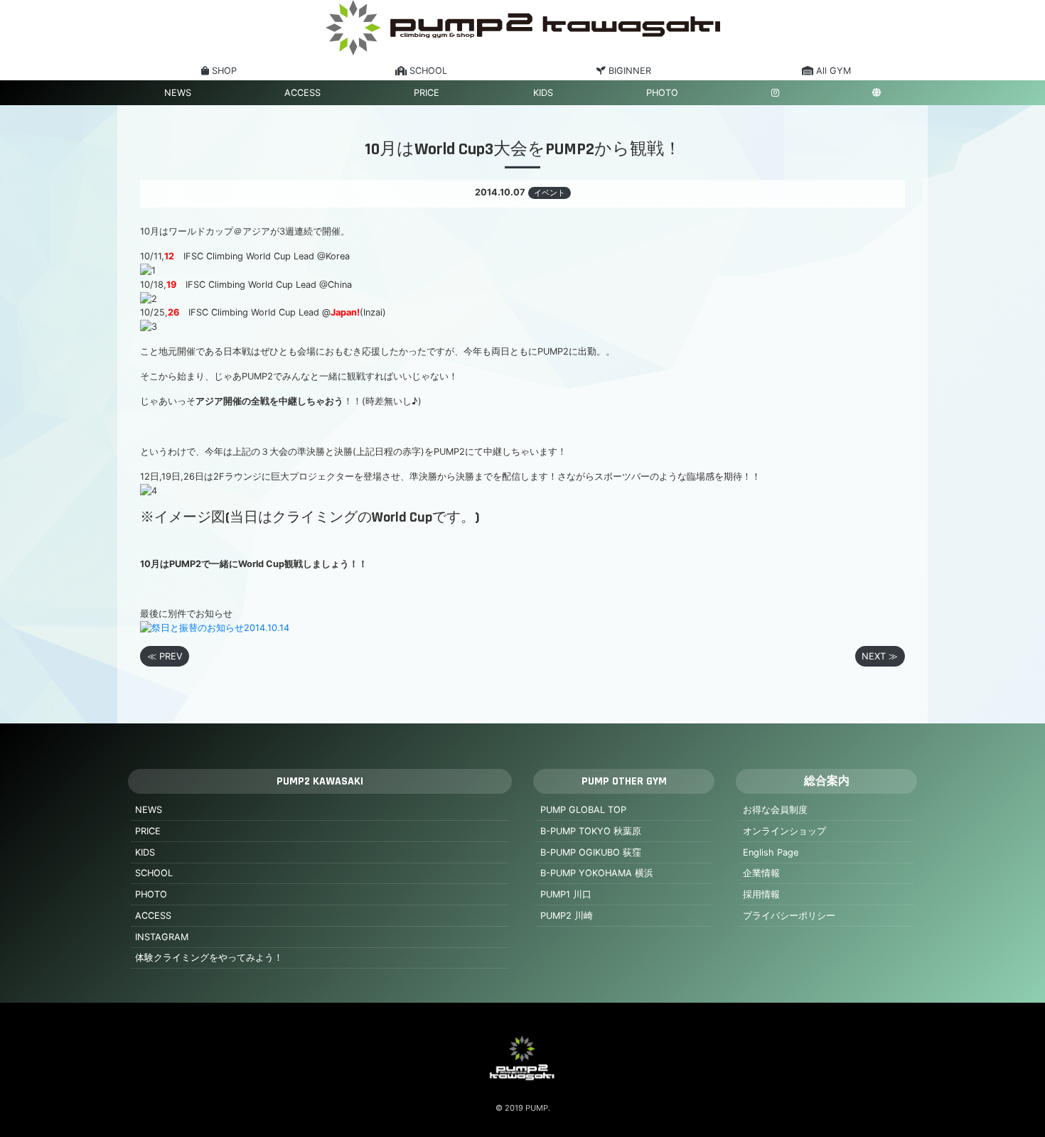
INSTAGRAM (161, 937)
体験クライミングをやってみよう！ (209, 957)
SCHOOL (154, 873)
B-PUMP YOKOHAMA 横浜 (596, 873)
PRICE (426, 92)
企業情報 (761, 873)
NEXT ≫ (880, 656)
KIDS (543, 92)
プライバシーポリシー (789, 915)
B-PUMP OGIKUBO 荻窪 (590, 852)
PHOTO (662, 92)
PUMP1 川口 (565, 894)
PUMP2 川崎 (566, 915)
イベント (549, 193)
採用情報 (761, 894)
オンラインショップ (784, 831)
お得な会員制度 (775, 809)
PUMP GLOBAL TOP (583, 809)
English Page (770, 852)
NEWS (177, 92)
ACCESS (302, 92)
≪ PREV (165, 656)
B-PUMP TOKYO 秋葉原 (590, 831)
